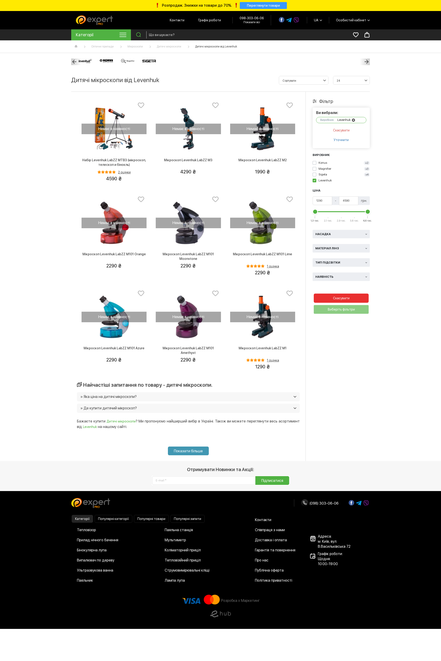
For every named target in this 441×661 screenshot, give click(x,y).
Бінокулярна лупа (92, 550)
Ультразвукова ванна (95, 570)
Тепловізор (86, 530)
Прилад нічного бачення (97, 540)
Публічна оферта (269, 570)
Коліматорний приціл (183, 550)
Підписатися (272, 480)
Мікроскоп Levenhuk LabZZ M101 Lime (262, 254)
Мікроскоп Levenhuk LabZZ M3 (188, 160)
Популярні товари (151, 519)
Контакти (177, 20)
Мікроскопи (135, 46)
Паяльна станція (179, 530)
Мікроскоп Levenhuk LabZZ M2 (262, 160)
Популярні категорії (113, 519)
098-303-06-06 (252, 18)
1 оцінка (273, 266)
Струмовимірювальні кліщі (187, 570)
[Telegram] (289, 20)
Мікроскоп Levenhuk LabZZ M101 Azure (114, 348)
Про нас (262, 560)
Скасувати (341, 130)
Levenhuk (90, 427)
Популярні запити (187, 519)
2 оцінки (124, 172)
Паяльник (85, 580)
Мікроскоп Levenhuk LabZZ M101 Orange (114, 254)
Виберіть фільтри (341, 309)
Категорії (82, 519)
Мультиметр (175, 540)
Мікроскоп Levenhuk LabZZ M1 (262, 348)
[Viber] (296, 20)
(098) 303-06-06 (323, 503)
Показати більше (188, 451)
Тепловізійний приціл (183, 560)
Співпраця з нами (270, 530)
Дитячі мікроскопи (169, 46)
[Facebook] (281, 19)
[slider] (315, 211)
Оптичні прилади (102, 46)
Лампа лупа (175, 580)
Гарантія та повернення (275, 550)
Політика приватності (273, 580)
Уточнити (341, 140)
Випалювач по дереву (95, 560)
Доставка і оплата (271, 540)
